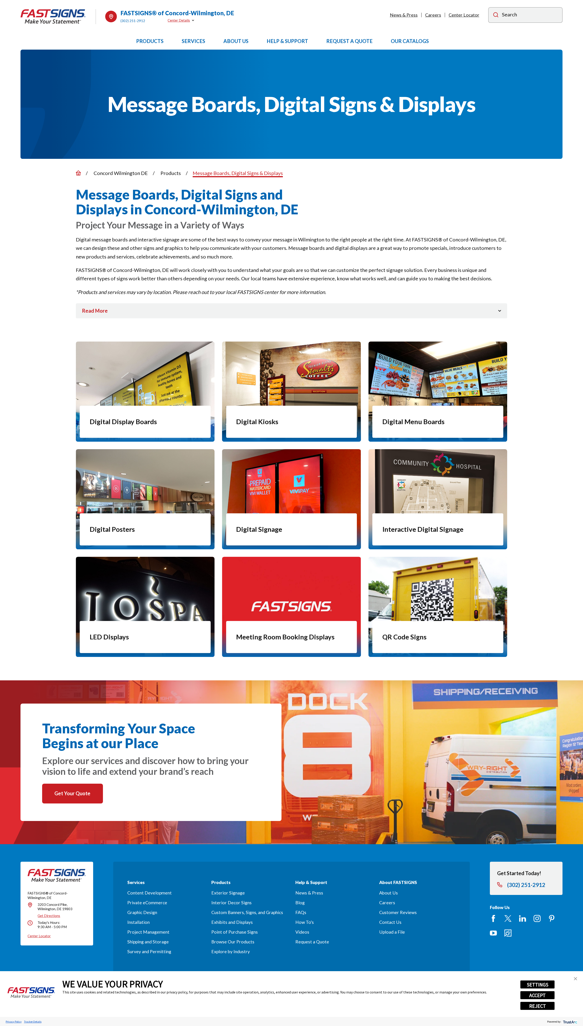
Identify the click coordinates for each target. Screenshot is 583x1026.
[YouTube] (493, 933)
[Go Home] (78, 172)
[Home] (53, 16)
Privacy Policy (14, 1021)
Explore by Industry (230, 951)
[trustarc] (569, 1021)
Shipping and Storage (148, 941)
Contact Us (390, 922)
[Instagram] (537, 918)
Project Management (148, 932)
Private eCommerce (147, 902)
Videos (302, 932)
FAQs (300, 912)
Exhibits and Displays (232, 922)
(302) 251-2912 (132, 21)
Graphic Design (142, 912)
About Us (388, 892)
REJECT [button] (537, 1006)
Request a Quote (312, 941)
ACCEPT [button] (537, 995)
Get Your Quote (72, 793)
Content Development (149, 892)
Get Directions (49, 916)
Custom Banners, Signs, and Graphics (247, 912)
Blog (300, 902)
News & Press (404, 15)
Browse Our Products (232, 941)
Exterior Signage (228, 892)
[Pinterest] (551, 918)
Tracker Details (32, 1021)
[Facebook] (493, 918)
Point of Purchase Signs (234, 932)
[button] (575, 978)
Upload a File (392, 932)
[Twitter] (507, 918)
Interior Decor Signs (231, 902)
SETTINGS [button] (537, 984)
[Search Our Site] (495, 15)
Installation (138, 922)
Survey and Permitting (149, 951)
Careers (433, 15)
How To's (304, 922)
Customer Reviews (398, 912)
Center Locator (464, 15)
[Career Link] (507, 933)
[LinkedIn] (522, 918)
